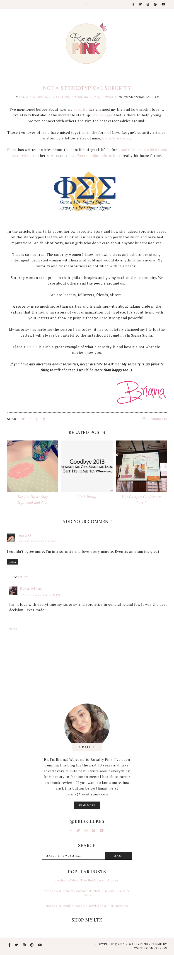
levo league (59, 97)
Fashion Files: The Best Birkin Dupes (87, 880)
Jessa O (24, 535)
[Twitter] (140, 4)
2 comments (157, 418)
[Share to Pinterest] (38, 419)
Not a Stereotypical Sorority (87, 87)
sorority (109, 97)
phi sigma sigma (86, 97)
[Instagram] (148, 4)
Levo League (102, 115)
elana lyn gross (33, 97)
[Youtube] (163, 4)
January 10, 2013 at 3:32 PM (37, 541)
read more (87, 805)
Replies (23, 577)
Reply (13, 561)
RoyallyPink (31, 588)
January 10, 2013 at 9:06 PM (40, 594)
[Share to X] (24, 419)
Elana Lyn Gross (116, 138)
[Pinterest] (155, 4)
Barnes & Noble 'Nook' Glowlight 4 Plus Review (87, 906)
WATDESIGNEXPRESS (150, 948)
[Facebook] (134, 4)
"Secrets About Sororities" (99, 155)
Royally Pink (137, 944)
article (32, 347)
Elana (12, 149)
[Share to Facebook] (30, 419)
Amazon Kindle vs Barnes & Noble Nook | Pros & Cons (87, 893)
